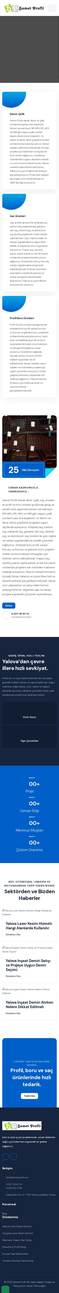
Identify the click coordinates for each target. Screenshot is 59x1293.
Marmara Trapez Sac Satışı (17, 1240)
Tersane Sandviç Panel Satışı (17, 1260)
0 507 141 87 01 (20, 613)
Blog (4, 1213)
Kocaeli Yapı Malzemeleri (15, 1253)
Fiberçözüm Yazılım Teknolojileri (29, 1285)
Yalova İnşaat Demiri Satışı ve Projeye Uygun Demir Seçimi (28, 965)
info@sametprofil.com (17, 1177)
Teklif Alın (29, 1095)
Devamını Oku (13, 934)
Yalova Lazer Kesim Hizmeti (16, 1226)
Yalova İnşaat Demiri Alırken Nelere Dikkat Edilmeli (29, 1004)
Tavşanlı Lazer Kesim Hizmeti (17, 1233)
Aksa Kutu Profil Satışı (14, 1247)
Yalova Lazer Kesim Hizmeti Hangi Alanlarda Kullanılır (29, 925)
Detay (8, 605)
